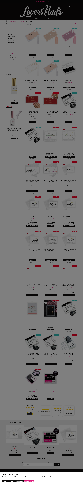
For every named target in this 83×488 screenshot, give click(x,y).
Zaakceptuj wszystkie (29, 481)
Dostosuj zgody (19, 481)
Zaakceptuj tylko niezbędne (8, 481)
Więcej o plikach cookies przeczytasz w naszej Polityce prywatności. (14, 478)
